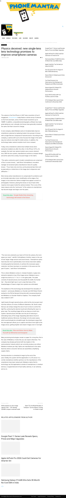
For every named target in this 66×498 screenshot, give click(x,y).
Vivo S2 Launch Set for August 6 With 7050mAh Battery (54, 70)
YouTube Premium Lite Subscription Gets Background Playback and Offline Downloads (54, 82)
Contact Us (58, 496)
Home (3, 38)
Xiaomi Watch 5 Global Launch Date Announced (55, 76)
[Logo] (7, 35)
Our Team (33, 496)
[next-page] (3, 486)
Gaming (36, 38)
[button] (63, 26)
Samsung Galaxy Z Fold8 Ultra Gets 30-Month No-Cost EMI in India (54, 60)
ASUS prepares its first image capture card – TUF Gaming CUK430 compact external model (10, 407)
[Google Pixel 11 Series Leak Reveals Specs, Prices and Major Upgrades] (22, 426)
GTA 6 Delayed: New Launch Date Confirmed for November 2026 (54, 101)
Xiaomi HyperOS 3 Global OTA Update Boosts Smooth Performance (53, 89)
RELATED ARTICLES (8, 417)
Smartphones (13, 117)
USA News (25, 38)
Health (31, 38)
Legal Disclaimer (42, 496)
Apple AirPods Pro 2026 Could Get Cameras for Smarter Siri (54, 54)
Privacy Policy (50, 496)
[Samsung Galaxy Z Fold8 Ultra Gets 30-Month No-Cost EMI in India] (22, 470)
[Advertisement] (22, 72)
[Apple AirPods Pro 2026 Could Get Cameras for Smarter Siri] (22, 448)
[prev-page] (1, 486)
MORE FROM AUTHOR (24, 417)
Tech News (14, 38)
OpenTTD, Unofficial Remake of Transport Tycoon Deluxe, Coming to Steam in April (33, 407)
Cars (20, 38)
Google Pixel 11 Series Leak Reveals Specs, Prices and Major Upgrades (55, 49)
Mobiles (8, 38)
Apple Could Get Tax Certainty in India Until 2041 (54, 65)
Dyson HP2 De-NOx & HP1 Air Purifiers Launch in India (53, 95)
